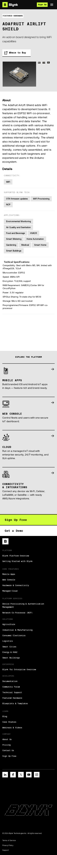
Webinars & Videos (12, 727)
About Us (7, 739)
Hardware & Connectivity (15, 585)
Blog (4, 716)
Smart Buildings (11, 658)
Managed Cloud (9, 591)
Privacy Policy (7, 845)
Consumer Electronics (13, 635)
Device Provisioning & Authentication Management (23, 605)
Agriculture (8, 624)
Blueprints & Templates (15, 703)
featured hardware (13, 16)
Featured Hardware (12, 698)
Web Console (8, 580)
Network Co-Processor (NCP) (17, 613)
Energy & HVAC (9, 652)
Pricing (6, 745)
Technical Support (12, 692)
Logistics (7, 641)
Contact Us (8, 750)
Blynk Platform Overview (15, 556)
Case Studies (9, 722)
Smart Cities (9, 646)
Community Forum (11, 687)
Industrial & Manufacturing (17, 630)
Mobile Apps (8, 574)
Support (5, 850)
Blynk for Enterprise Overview (19, 669)
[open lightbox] (19, 74)
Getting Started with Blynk (17, 561)
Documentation (9, 681)
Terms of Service (9, 840)
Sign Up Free (9, 756)
